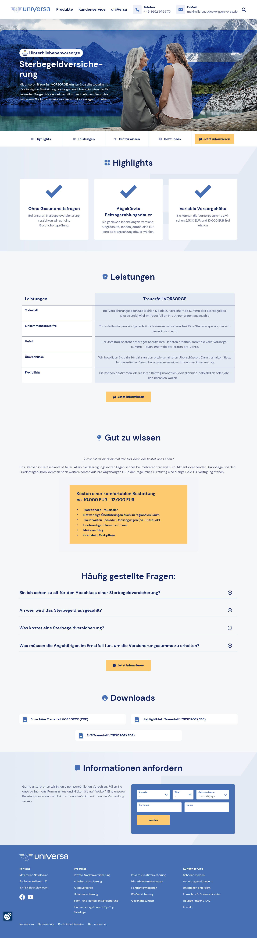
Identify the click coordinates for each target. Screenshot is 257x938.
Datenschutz (46, 924)
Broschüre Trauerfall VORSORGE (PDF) (59, 719)
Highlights (43, 139)
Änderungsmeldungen (197, 881)
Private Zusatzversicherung (148, 875)
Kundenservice (92, 9)
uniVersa (119, 9)
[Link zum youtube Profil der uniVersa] (30, 897)
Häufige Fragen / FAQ (196, 901)
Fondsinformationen (144, 888)
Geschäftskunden (142, 901)
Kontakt (188, 907)
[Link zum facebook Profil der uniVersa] (22, 897)
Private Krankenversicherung (92, 875)
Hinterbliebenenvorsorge (147, 881)
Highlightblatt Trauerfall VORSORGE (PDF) (174, 719)
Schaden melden (194, 875)
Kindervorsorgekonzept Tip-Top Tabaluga (94, 909)
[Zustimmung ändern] (7, 916)
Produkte (64, 9)
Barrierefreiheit (98, 924)
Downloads (172, 139)
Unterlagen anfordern (196, 888)
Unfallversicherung (86, 894)
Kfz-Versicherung (142, 894)
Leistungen (86, 139)
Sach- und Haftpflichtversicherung (96, 901)
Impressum (26, 924)
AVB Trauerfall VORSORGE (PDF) (111, 735)
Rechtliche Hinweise (71, 924)
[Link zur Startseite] (30, 9)
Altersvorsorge (83, 888)
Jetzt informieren (217, 139)
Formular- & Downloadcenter (202, 894)
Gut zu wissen (129, 139)
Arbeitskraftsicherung (88, 881)
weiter (153, 820)
